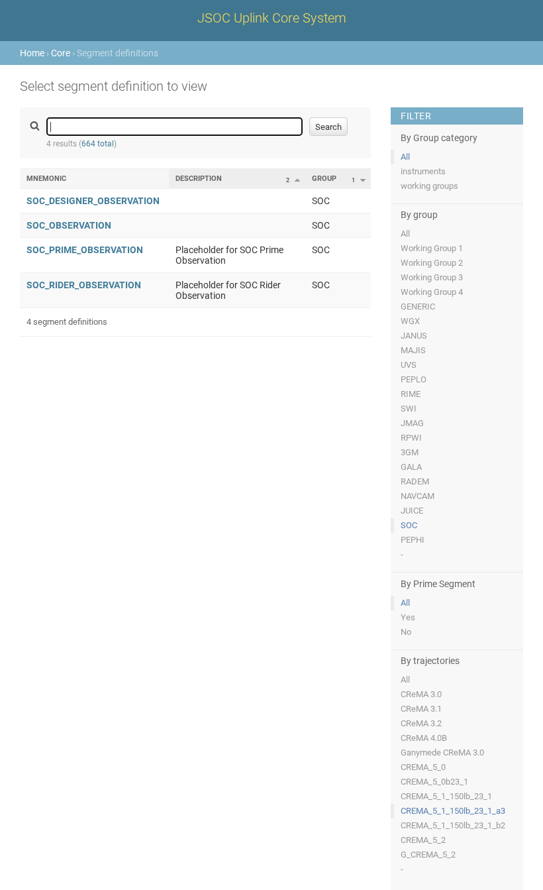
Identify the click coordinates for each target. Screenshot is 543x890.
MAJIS (413, 350)
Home (32, 53)
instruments (423, 171)
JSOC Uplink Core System (271, 18)
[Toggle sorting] (297, 179)
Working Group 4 (432, 292)
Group (324, 178)
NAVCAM (417, 496)
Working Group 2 (432, 263)
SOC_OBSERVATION (68, 225)
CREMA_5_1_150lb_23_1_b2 (453, 825)
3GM (410, 452)
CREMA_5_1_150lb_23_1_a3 (453, 811)
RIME (410, 394)
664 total (97, 143)
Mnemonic (46, 178)
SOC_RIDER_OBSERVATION (83, 285)
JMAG (412, 423)
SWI (409, 409)
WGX (410, 321)
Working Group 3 (432, 277)
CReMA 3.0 (421, 694)
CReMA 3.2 (421, 723)
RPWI (411, 438)
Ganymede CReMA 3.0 (442, 752)
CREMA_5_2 (423, 840)
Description (198, 178)
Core (60, 53)
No (406, 632)
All (405, 157)
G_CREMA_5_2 (428, 855)
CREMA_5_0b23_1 (434, 782)
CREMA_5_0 (423, 767)
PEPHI (412, 540)
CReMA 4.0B (424, 738)
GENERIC (418, 306)
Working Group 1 (432, 248)
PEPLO (413, 379)
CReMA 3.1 (421, 709)
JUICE (412, 511)
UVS (409, 365)
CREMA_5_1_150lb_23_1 (446, 796)
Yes (408, 617)
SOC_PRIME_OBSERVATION (84, 250)
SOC (409, 525)
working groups (429, 186)
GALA (411, 467)
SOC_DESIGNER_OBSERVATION (93, 200)
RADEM (415, 481)
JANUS (414, 336)
